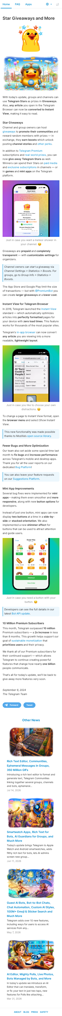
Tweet (29, 705)
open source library (39, 436)
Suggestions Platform (26, 478)
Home (6, 4)
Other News (31, 720)
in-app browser (26, 332)
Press (34, 1012)
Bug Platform (23, 467)
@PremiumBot (44, 290)
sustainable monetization (27, 640)
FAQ (17, 4)
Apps (28, 4)
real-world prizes (35, 154)
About (17, 1012)
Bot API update (21, 613)
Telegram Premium (30, 150)
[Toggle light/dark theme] (57, 4)
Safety (44, 1012)
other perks (45, 144)
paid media (50, 163)
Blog (26, 1012)
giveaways (9, 131)
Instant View (48, 309)
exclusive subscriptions (22, 167)
